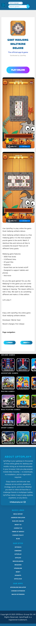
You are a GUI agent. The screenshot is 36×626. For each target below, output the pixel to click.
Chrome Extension (18, 591)
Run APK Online (18, 521)
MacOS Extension (18, 594)
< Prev (10, 343)
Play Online (18, 70)
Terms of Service (18, 531)
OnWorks (18, 551)
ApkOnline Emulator (18, 587)
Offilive (18, 558)
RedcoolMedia (18, 561)
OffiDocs (18, 547)
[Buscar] (28, 6)
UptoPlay (18, 554)
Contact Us (18, 528)
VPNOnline (18, 568)
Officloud (18, 579)
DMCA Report (18, 514)
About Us (18, 524)
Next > (26, 343)
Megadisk (18, 565)
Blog (18, 538)
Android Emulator (18, 517)
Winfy (18, 572)
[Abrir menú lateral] (3, 5)
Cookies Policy (18, 535)
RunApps (18, 575)
